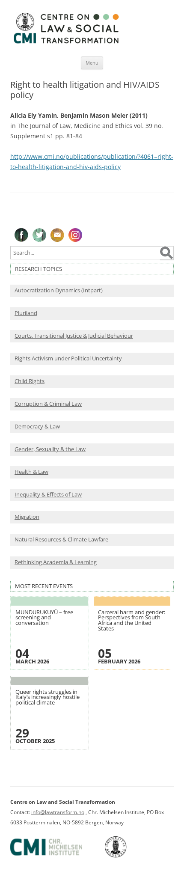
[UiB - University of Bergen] (126, 855)
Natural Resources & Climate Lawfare (61, 539)
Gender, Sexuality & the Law (50, 449)
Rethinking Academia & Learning (56, 562)
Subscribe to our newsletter (57, 235)
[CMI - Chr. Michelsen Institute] (57, 855)
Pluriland (26, 313)
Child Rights (30, 381)
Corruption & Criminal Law (48, 403)
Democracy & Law (37, 426)
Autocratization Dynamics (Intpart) (59, 290)
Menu (92, 62)
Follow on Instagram (75, 235)
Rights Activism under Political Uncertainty (68, 358)
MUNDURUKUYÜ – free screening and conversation (44, 618)
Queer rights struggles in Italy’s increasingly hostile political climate (47, 697)
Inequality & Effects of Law (48, 494)
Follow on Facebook (21, 235)
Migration (27, 516)
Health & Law (31, 472)
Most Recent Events (44, 586)
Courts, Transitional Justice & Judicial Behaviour (74, 335)
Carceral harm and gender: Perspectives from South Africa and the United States (131, 620)
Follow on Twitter (39, 235)
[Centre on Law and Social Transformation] (66, 43)
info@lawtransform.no (57, 812)
